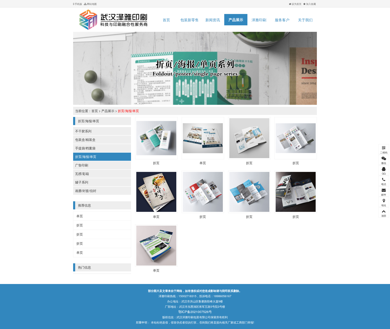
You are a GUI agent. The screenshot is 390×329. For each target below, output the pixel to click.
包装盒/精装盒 (85, 139)
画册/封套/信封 (85, 190)
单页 (79, 216)
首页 (166, 19)
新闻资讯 (212, 19)
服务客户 (282, 19)
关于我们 (305, 19)
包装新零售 (189, 19)
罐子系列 (81, 182)
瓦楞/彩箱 (82, 173)
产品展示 (236, 19)
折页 (79, 225)
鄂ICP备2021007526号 (195, 311)
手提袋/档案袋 (85, 148)
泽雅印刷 (259, 19)
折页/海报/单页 (128, 110)
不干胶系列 (83, 131)
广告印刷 (81, 165)
